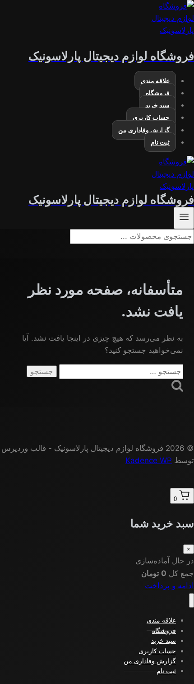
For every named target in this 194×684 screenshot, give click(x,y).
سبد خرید (157, 105)
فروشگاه (158, 93)
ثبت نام (160, 142)
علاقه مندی (155, 80)
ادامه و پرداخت (169, 585)
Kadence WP (148, 460)
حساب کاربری (151, 117)
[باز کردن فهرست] (184, 218)
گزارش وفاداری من (144, 130)
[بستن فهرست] (191, 600)
